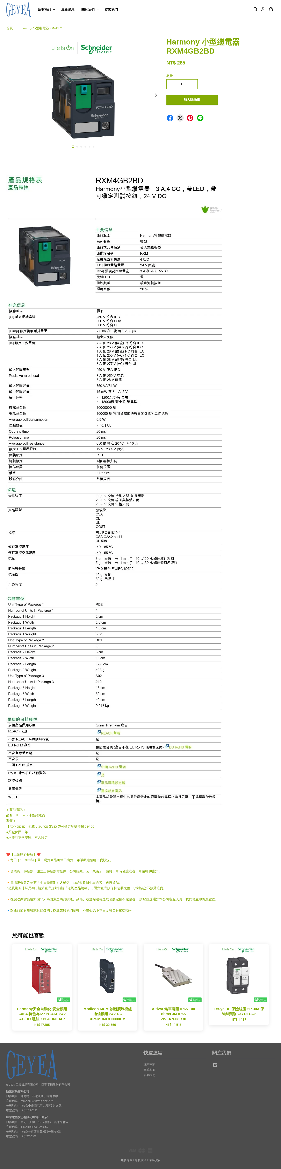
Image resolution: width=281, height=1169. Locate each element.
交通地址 (149, 1070)
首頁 (9, 28)
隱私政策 (140, 1160)
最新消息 (67, 9)
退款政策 (154, 1160)
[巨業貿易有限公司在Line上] (215, 1067)
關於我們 (88, 9)
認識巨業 (149, 1064)
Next (155, 95)
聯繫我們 (111, 9)
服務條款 (126, 1160)
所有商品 (44, 9)
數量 (169, 76)
